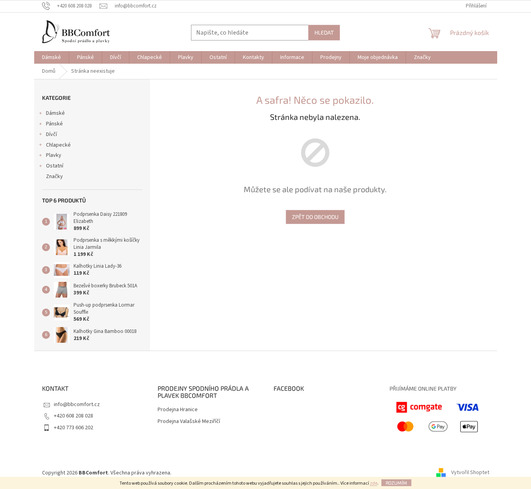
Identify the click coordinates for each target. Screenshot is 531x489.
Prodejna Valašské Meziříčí (189, 421)
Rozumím (396, 482)
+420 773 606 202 (73, 428)
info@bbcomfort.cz (77, 404)
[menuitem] (51, 57)
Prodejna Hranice (178, 410)
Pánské (54, 124)
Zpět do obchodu (315, 216)
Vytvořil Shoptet (470, 473)
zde (373, 483)
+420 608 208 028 (73, 416)
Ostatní (54, 166)
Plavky (53, 155)
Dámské (55, 113)
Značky (54, 176)
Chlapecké (58, 145)
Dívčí (51, 134)
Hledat (324, 32)
